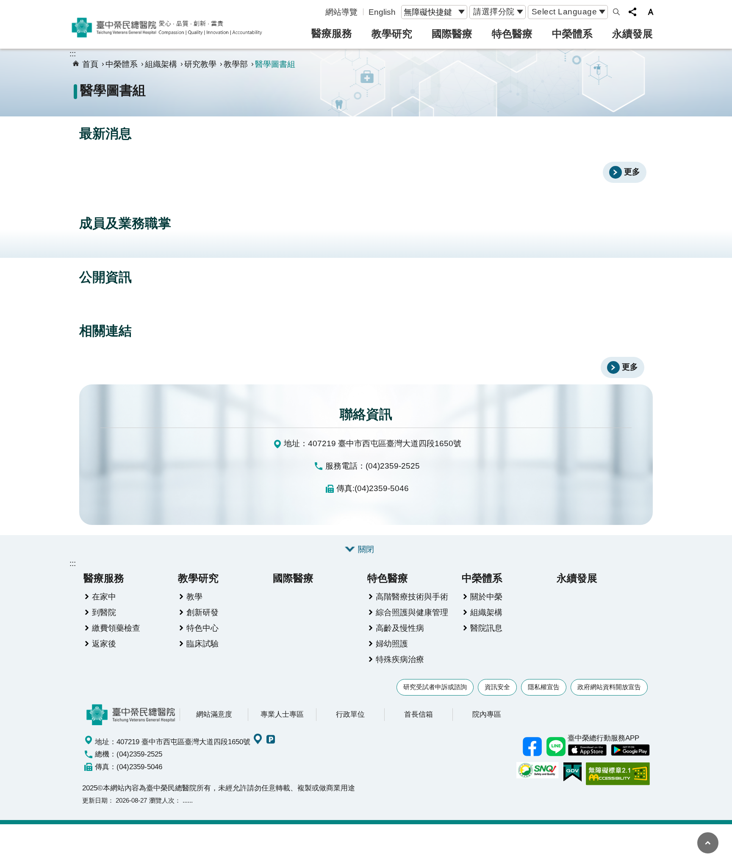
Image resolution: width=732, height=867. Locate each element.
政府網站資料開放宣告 (609, 686)
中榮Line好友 (556, 746)
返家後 (104, 643)
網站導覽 (341, 12)
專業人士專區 (282, 714)
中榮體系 (572, 33)
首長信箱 (418, 714)
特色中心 (202, 627)
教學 (194, 596)
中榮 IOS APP (587, 750)
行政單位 (350, 714)
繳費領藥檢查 (116, 627)
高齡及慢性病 (400, 627)
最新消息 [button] (105, 133)
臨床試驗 (202, 643)
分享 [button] (632, 11)
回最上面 (707, 842)
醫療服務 (331, 33)
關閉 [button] (366, 549)
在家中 (104, 596)
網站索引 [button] (616, 12)
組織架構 (161, 64)
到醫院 (104, 612)
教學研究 (392, 33)
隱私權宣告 (544, 686)
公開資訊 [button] (105, 277)
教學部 (236, 64)
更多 (632, 171)
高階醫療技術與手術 (412, 596)
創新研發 (202, 612)
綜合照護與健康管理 (412, 612)
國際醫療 (452, 33)
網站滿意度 (214, 714)
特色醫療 (512, 33)
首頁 (90, 64)
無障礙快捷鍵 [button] (428, 12)
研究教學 (200, 64)
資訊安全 (497, 686)
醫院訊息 (486, 627)
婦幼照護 (392, 643)
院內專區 (486, 714)
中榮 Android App (630, 750)
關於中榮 (486, 596)
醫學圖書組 (275, 64)
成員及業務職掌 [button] (125, 223)
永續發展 (632, 33)
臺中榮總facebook (532, 746)
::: (72, 53)
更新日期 (95, 800)
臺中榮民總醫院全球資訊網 (167, 27)
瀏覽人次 (162, 800)
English (382, 12)
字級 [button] (650, 12)
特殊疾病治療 (400, 659)
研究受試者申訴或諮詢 (435, 686)
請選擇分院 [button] (494, 11)
